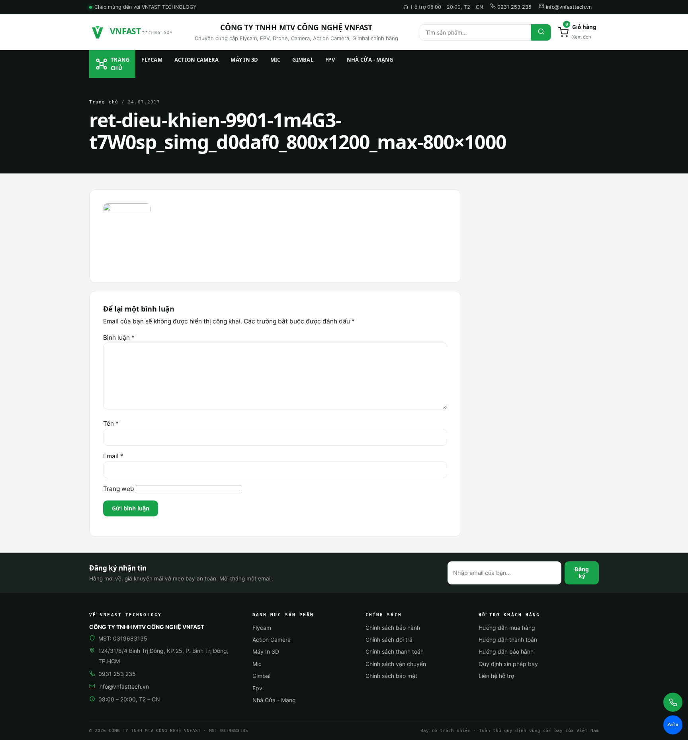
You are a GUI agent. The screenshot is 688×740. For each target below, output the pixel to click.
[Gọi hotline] (672, 702)
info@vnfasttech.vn (568, 7)
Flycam (151, 59)
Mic (275, 59)
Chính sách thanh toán (395, 651)
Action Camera (196, 59)
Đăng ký (582, 572)
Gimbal (302, 59)
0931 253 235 (514, 7)
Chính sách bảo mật (391, 675)
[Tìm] (541, 32)
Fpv (330, 59)
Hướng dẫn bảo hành (506, 651)
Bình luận (119, 337)
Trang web (118, 489)
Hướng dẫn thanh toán (508, 639)
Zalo (672, 724)
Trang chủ (120, 64)
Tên (111, 423)
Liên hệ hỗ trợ (496, 675)
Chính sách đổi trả (389, 639)
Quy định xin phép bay (508, 663)
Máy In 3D (244, 59)
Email (113, 456)
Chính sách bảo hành (393, 627)
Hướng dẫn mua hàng (507, 627)
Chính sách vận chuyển (396, 663)
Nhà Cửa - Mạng (370, 59)
